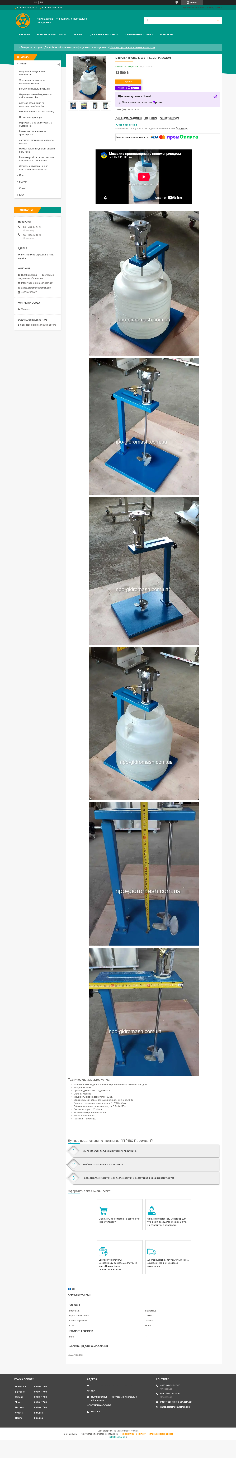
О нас (22, 175)
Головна (24, 34)
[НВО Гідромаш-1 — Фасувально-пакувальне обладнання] (23, 20)
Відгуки (23, 181)
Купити (128, 81)
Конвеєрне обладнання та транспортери (32, 133)
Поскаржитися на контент (132, 1434)
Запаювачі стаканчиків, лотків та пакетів (36, 141)
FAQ (21, 195)
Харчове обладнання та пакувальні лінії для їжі (31, 104)
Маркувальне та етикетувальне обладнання (35, 124)
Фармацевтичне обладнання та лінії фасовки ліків (35, 96)
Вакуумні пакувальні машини (34, 88)
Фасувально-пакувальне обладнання (32, 73)
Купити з (122, 88)
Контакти (166, 34)
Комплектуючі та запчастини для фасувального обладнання (36, 159)
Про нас (78, 34)
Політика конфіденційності (160, 1434)
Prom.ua (135, 1431)
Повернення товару (139, 34)
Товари (22, 63)
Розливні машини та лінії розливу (36, 111)
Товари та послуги (50, 34)
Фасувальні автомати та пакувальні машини (32, 82)
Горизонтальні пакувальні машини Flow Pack (37, 150)
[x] (73, 1289)
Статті (22, 188)
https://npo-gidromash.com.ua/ (37, 283)
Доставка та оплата (105, 34)
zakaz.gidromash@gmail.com (36, 287)
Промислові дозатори (30, 117)
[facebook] (69, 1289)
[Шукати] (218, 20)
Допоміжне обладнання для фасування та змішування (75, 47)
